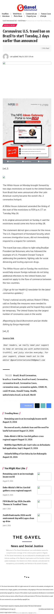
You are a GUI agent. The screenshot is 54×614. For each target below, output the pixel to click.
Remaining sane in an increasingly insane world (25, 419)
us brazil (25, 395)
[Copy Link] (18, 48)
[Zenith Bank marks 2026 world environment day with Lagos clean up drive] (44, 518)
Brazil (16, 375)
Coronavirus (42, 379)
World (33, 395)
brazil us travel (29, 379)
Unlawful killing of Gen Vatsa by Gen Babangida (25, 453)
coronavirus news (11, 387)
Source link (8, 338)
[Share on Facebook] (9, 48)
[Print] (22, 48)
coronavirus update (28, 387)
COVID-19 (42, 387)
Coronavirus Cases (28, 383)
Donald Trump (22, 391)
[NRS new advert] (27, 130)
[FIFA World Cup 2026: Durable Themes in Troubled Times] (44, 504)
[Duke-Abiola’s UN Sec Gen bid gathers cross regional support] (44, 490)
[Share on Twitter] (13, 48)
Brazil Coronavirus (28, 375)
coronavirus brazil (11, 383)
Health (33, 391)
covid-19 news (9, 391)
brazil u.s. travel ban (12, 379)
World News (9, 25)
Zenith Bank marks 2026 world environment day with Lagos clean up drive (18, 518)
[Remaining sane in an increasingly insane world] (44, 476)
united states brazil (11, 395)
